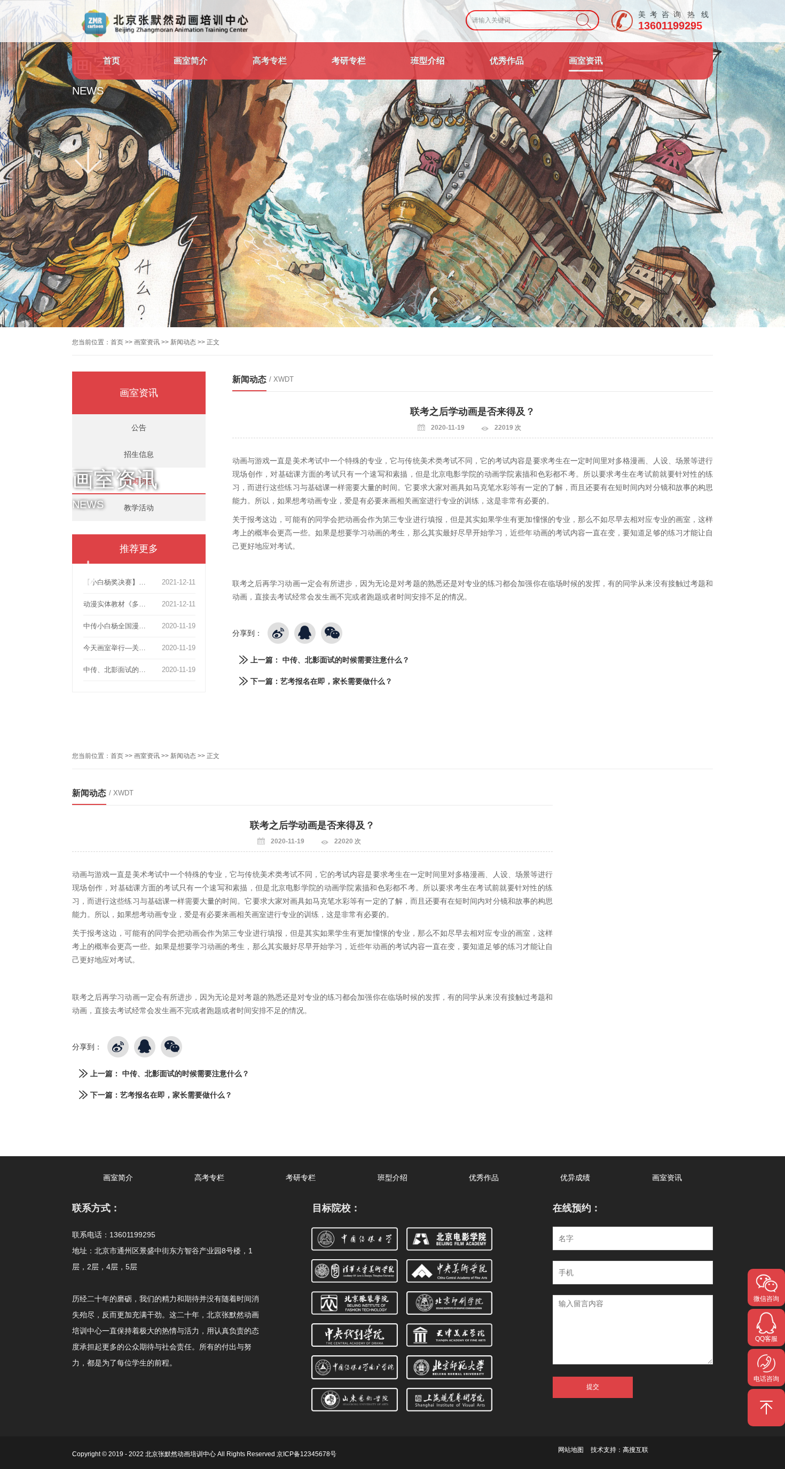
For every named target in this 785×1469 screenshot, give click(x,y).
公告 (138, 427)
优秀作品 (507, 60)
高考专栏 (270, 60)
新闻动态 (183, 342)
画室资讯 (586, 60)
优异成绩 (575, 1177)
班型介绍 (428, 60)
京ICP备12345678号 (306, 1454)
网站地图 (571, 1450)
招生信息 (139, 454)
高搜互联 (635, 1450)
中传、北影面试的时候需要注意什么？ (346, 659)
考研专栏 (349, 60)
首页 (111, 60)
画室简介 (191, 60)
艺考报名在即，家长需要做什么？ (336, 681)
